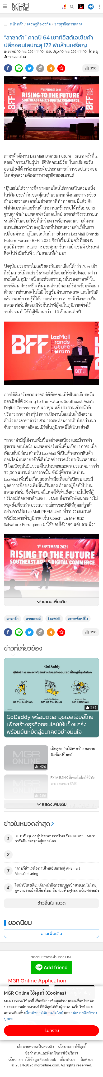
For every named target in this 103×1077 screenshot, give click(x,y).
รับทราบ (51, 1030)
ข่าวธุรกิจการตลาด (68, 23)
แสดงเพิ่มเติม (54, 601)
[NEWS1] (81, 6)
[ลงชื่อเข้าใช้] (91, 7)
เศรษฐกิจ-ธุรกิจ (39, 23)
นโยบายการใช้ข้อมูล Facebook (32, 1059)
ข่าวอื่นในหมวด (52, 903)
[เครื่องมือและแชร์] (100, 7)
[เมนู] (5, 6)
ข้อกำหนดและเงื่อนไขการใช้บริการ (51, 1053)
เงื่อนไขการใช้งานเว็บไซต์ (44, 1012)
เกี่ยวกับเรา (68, 1059)
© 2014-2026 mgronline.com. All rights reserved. (51, 1064)
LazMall (54, 618)
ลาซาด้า (12, 618)
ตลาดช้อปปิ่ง (78, 618)
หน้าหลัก (17, 23)
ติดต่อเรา (88, 1059)
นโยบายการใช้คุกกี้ (72, 1046)
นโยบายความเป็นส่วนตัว (35, 1046)
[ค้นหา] (72, 6)
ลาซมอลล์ (33, 618)
